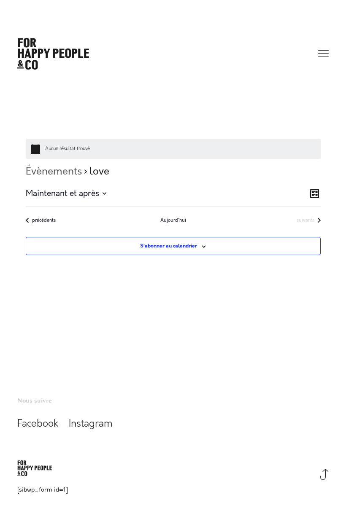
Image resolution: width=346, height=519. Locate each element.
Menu (324, 53)
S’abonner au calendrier (168, 246)
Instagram (91, 423)
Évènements (54, 171)
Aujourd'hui (173, 220)
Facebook (37, 423)
